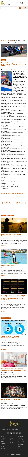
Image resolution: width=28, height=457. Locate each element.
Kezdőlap (3, 40)
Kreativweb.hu (16, 455)
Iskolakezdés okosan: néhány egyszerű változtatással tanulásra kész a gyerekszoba (13, 369)
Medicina (3, 444)
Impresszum (20, 438)
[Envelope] (20, 433)
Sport (11, 40)
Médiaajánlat (20, 436)
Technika (3, 443)
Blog (19, 446)
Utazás (11, 438)
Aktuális (3, 438)
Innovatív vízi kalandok (7, 265)
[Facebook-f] (8, 433)
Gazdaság (3, 439)
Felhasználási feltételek (21, 442)
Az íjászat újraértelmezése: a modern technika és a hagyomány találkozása (11, 235)
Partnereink (20, 439)
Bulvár (2, 450)
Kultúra (2, 441)
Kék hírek (12, 439)
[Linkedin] (11, 433)
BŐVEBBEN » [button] (3, 245)
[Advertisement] (14, 25)
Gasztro (3, 448)
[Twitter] (17, 433)
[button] (25, 8)
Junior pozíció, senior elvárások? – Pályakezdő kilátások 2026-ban (11, 337)
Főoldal (2, 436)
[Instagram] (14, 433)
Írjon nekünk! (21, 447)
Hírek (8, 40)
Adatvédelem (21, 444)
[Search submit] (20, 8)
